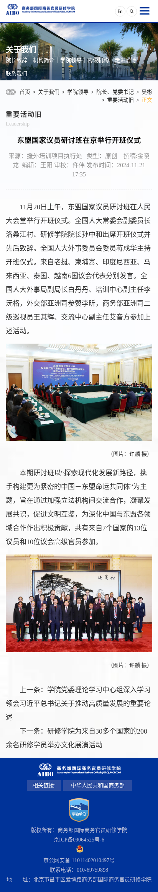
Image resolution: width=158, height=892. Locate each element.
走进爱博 (125, 60)
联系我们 (16, 74)
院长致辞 (16, 60)
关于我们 (48, 92)
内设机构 (98, 60)
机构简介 (43, 60)
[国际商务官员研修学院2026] (40, 9)
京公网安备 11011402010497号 (79, 860)
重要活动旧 (120, 100)
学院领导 (71, 60)
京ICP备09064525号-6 (79, 840)
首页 (25, 92)
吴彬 (147, 92)
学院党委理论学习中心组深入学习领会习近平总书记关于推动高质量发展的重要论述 (78, 703)
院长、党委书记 (115, 92)
